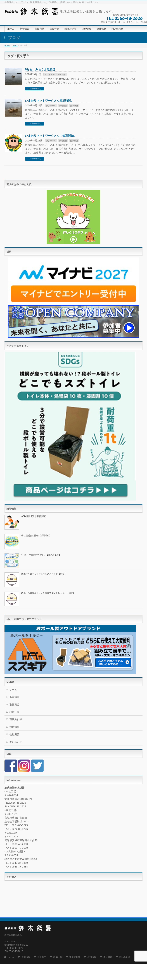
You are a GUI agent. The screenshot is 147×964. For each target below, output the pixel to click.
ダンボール (49, 74)
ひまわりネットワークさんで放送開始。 (51, 135)
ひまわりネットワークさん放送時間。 (49, 100)
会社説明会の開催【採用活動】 (36, 535)
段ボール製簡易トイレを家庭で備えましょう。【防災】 (48, 593)
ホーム (13, 689)
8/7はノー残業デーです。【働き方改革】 (41, 554)
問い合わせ (16, 742)
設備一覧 (15, 712)
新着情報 (63, 106)
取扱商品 (15, 704)
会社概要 (15, 734)
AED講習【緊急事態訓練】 (34, 516)
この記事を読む (35, 89)
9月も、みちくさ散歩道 (40, 69)
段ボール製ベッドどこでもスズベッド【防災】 (44, 574)
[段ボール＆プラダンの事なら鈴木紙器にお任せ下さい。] (31, 11)
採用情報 (15, 727)
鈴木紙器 (62, 74)
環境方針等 (16, 719)
